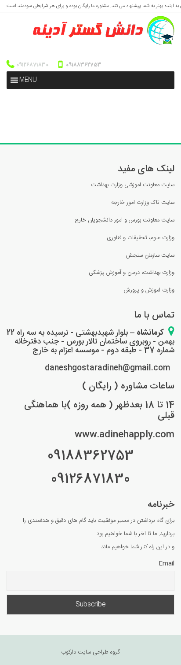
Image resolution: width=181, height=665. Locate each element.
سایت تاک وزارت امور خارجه (142, 202)
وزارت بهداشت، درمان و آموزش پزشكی (131, 272)
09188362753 (83, 64)
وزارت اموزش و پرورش (149, 290)
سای (170, 255)
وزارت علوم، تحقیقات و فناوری (140, 238)
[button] (28, 80)
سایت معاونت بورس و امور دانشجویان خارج (124, 220)
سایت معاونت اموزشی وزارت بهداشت (132, 185)
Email (166, 563)
